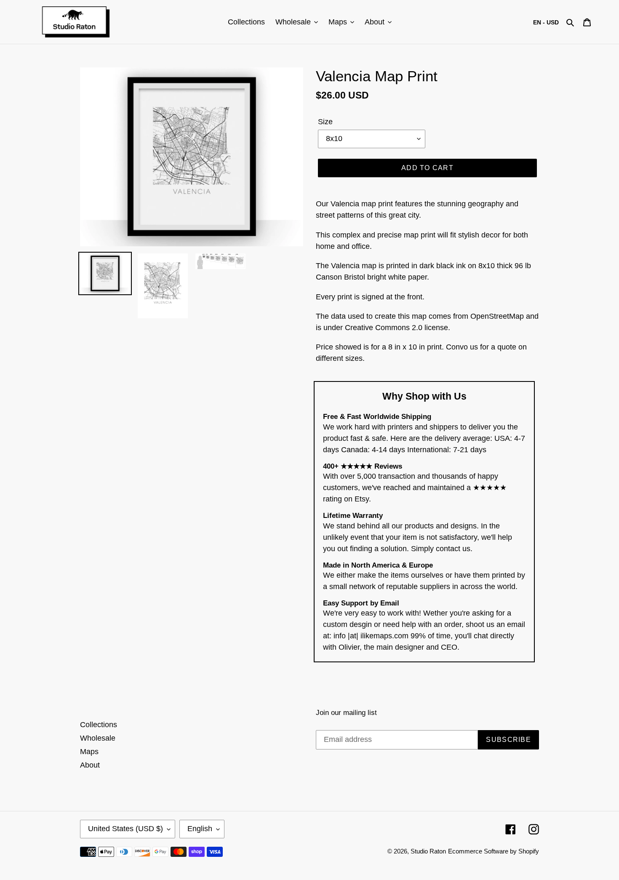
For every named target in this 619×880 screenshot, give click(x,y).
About (90, 765)
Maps (89, 751)
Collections (98, 724)
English (199, 828)
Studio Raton (428, 851)
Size (325, 121)
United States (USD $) (125, 828)
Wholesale (97, 738)
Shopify (528, 851)
